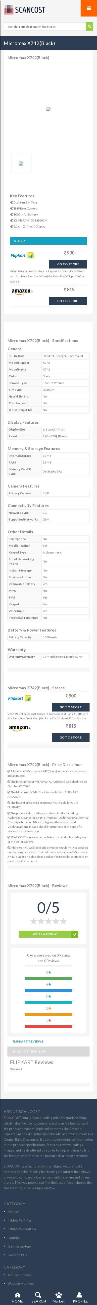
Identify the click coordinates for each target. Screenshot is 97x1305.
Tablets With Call (20, 1220)
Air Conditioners (20, 1275)
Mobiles (13, 1212)
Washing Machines (21, 1284)
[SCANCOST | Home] (48, 10)
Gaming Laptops (20, 1246)
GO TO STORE (68, 264)
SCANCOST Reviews (29, 1051)
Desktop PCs (17, 1255)
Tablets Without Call (22, 1229)
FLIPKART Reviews (27, 1041)
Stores (20, 240)
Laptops (14, 1238)
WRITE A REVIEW (45, 934)
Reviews (16, 1069)
